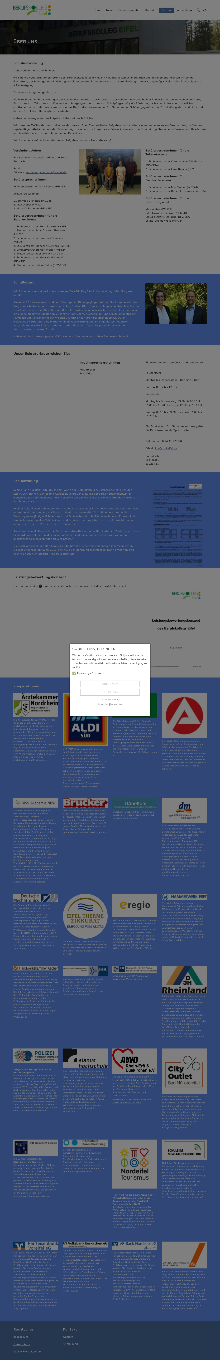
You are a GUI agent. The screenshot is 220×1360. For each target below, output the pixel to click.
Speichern (110, 692)
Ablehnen (110, 683)
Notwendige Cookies (89, 673)
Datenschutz (116, 704)
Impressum (103, 704)
